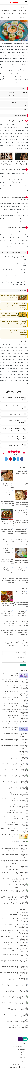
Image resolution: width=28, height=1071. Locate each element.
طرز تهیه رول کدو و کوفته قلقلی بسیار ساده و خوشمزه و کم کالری (7, 523)
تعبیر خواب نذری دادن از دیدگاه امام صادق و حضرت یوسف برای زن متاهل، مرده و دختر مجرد (9, 903)
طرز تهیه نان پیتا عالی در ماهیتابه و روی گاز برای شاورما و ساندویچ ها (7, 580)
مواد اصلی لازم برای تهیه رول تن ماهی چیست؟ (14, 407)
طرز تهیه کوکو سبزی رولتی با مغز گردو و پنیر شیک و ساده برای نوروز (7, 643)
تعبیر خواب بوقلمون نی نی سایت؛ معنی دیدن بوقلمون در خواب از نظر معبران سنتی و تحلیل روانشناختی (9, 705)
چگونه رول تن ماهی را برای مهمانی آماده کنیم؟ (13, 398)
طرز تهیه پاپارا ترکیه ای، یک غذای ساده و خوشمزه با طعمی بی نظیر (21, 643)
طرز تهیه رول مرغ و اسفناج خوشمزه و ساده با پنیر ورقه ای (21, 521)
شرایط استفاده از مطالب (19, 1047)
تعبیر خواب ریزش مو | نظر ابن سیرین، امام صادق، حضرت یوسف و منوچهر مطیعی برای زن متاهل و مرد (9, 862)
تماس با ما (22, 1057)
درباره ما (23, 1055)
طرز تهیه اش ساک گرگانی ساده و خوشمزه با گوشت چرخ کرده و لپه (21, 604)
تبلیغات (23, 1044)
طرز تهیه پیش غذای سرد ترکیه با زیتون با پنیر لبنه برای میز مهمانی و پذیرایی (7, 623)
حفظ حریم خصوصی (20, 1052)
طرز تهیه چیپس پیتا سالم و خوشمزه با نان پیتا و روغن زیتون (22, 504)
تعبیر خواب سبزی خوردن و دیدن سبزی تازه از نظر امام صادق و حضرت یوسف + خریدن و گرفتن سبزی (9, 879)
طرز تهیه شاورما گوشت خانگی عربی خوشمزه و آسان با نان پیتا (7, 503)
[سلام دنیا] (20, 1041)
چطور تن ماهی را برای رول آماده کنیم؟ (14, 414)
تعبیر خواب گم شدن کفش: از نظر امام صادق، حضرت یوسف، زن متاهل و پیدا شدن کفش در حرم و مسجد (9, 868)
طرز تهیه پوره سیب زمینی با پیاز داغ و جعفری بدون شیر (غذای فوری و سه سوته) (22, 623)
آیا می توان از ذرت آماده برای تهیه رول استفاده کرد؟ (14, 438)
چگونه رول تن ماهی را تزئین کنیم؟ (15, 445)
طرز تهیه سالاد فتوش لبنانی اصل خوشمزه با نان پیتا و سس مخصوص (8, 542)
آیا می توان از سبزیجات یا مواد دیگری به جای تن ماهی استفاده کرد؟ (13, 429)
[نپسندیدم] (3, 452)
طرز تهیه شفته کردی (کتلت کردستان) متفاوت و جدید (8, 604)
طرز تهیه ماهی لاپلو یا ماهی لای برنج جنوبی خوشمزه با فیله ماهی (7, 561)
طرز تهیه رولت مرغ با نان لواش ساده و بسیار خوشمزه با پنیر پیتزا (7, 485)
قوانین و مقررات (21, 1049)
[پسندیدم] (24, 452)
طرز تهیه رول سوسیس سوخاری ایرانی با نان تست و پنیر (21, 483)
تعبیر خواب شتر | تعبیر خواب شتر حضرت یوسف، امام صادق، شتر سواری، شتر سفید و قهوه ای (9, 885)
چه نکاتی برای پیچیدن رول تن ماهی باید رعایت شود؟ (13, 421)
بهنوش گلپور (22, 17)
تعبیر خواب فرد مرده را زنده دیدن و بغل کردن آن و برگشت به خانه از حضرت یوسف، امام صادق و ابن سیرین (9, 897)
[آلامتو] (25, 1041)
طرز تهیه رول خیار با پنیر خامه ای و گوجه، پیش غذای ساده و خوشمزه (21, 542)
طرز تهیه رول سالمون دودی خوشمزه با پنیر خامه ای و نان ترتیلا (21, 580)
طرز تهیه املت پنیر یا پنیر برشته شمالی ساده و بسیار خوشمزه (21, 561)
